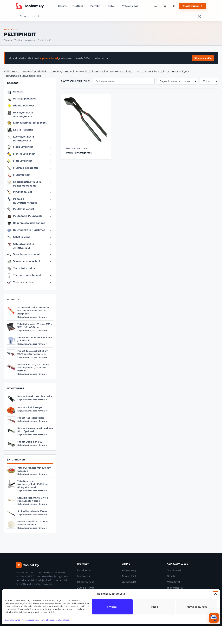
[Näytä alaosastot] (51, 92)
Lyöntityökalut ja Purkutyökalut (23, 138)
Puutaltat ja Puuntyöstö (28, 215)
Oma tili (171, 576)
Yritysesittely (129, 570)
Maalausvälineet (23, 146)
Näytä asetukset (197, 606)
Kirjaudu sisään (203, 58)
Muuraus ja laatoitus (25, 167)
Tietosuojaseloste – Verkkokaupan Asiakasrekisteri (46, 620)
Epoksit (18, 91)
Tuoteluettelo (84, 570)
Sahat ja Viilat (21, 236)
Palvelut (95, 5)
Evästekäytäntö (12, 620)
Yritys (111, 5)
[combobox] (109, 17)
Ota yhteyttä (174, 570)
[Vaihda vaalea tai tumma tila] (173, 6)
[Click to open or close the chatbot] (214, 618)
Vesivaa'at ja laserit (24, 282)
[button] (215, 593)
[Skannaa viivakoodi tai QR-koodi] (199, 16)
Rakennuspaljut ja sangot (29, 222)
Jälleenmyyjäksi (86, 581)
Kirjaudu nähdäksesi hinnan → (32, 317)
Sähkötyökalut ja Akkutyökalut (23, 245)
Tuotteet (77, 5)
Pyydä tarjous (191, 6)
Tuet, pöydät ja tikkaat (27, 275)
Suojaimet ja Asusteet (26, 261)
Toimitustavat (175, 587)
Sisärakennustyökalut (26, 254)
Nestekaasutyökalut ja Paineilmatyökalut (27, 183)
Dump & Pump (85, 587)
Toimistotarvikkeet (25, 268)
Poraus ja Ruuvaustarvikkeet (25, 200)
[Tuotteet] (164, 6)
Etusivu (62, 5)
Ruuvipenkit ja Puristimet (29, 229)
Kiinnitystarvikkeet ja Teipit (29, 122)
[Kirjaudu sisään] (155, 6)
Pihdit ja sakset (22, 191)
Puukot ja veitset (23, 208)
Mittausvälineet (22, 160)
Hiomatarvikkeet (23, 105)
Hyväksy (112, 606)
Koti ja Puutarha (23, 129)
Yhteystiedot (130, 5)
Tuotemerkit (84, 576)
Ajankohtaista (129, 576)
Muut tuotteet (21, 174)
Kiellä (154, 606)
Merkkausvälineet (24, 153)
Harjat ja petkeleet (24, 98)
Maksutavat (173, 581)
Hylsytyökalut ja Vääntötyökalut (23, 114)
